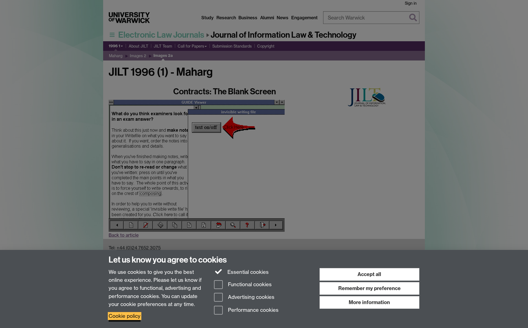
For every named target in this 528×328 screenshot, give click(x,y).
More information (369, 302)
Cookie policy (125, 316)
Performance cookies (253, 310)
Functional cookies (249, 284)
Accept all (369, 274)
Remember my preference (369, 288)
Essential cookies (247, 272)
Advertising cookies (250, 297)
